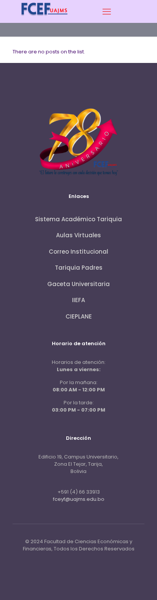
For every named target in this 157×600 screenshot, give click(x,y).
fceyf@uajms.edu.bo (78, 499)
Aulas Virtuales (78, 235)
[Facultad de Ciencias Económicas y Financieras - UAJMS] (44, 18)
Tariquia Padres (79, 268)
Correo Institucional (78, 252)
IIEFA (78, 300)
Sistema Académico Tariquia (78, 219)
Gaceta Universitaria (78, 284)
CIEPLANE (79, 316)
